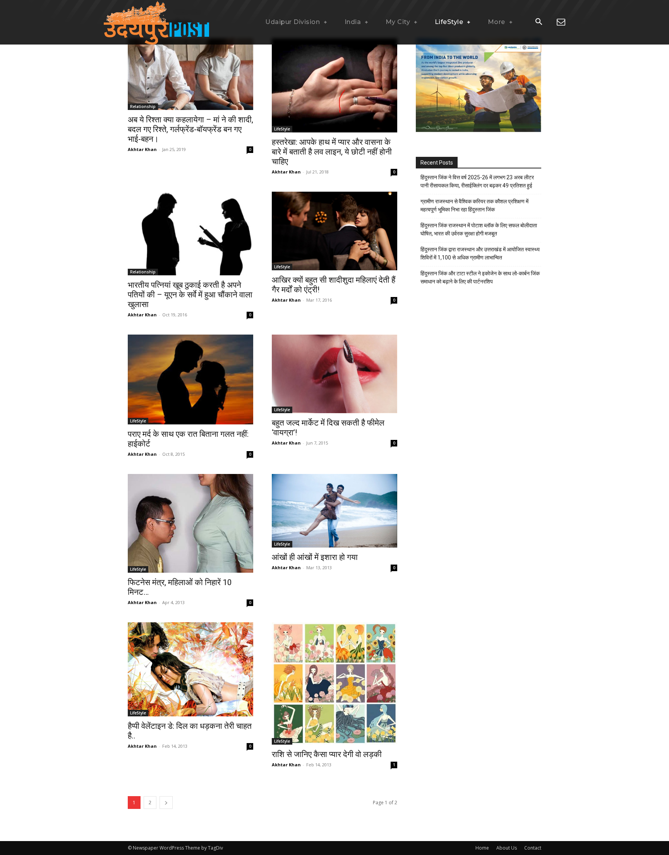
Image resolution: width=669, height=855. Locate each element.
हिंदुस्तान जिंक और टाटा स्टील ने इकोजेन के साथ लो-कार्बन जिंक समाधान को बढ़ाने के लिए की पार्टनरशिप (480, 277)
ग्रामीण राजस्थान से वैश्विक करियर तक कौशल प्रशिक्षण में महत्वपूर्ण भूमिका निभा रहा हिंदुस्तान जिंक (474, 205)
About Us (506, 848)
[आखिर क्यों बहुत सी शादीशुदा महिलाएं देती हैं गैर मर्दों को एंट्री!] (334, 231)
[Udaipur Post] (156, 22)
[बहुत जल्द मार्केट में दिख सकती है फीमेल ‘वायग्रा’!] (334, 374)
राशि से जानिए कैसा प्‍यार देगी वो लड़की (327, 754)
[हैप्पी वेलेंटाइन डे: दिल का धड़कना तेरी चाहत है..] (190, 669)
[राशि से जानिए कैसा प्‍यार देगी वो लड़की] (334, 683)
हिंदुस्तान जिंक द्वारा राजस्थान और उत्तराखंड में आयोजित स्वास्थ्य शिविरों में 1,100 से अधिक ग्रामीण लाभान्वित (480, 253)
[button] (538, 22)
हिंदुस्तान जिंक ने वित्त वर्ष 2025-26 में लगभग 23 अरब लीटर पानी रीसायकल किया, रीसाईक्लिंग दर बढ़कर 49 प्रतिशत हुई (477, 181)
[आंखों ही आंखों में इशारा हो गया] (334, 511)
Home (482, 848)
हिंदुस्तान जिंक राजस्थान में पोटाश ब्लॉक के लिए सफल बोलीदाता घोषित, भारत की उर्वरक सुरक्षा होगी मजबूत (478, 229)
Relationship (143, 106)
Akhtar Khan (142, 149)
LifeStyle (282, 129)
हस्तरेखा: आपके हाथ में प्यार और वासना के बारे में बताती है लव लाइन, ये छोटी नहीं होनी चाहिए (332, 151)
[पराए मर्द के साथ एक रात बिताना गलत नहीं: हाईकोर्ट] (190, 379)
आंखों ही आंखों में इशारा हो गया (315, 557)
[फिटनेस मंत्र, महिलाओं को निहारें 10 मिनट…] (190, 523)
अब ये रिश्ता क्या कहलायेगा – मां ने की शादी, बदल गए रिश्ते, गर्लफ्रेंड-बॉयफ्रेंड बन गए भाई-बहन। (190, 129)
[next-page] (166, 802)
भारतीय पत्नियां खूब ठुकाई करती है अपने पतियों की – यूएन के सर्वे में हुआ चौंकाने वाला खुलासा (190, 294)
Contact (532, 848)
